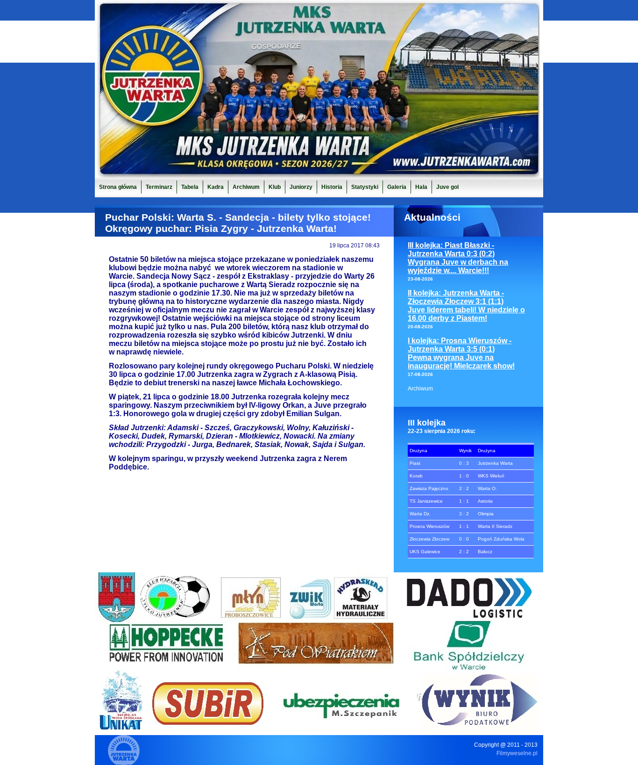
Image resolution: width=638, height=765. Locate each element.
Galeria (396, 187)
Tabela (189, 187)
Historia (331, 187)
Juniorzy (301, 187)
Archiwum (420, 388)
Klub (275, 187)
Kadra (215, 187)
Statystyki (364, 187)
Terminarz (159, 187)
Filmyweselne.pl (517, 753)
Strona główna (118, 187)
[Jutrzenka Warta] (319, 175)
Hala (421, 187)
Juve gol (447, 187)
